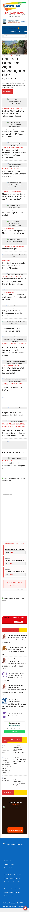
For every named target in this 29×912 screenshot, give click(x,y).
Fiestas (11, 308)
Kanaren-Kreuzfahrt (8, 426)
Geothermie (5, 259)
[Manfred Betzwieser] (4, 638)
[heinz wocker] (4, 702)
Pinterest (12, 874)
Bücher (4, 129)
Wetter (10, 55)
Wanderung (16, 168)
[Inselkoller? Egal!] (14, 244)
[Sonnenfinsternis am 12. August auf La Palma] (14, 323)
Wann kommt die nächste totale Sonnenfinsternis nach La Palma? (14, 297)
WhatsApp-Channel (15, 878)
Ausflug (11, 108)
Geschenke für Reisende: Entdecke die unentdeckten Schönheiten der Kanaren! (13, 433)
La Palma (4, 55)
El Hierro (17, 425)
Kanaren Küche (8, 860)
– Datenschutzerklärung (13, 888)
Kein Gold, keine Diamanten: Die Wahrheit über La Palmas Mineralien (14, 265)
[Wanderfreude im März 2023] (14, 448)
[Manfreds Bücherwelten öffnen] (15, 817)
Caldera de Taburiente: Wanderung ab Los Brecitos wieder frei (14, 173)
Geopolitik (5, 191)
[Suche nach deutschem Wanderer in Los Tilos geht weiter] (14, 458)
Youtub (13, 902)
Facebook (4, 902)
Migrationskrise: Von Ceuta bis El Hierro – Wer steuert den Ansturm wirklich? (13, 196)
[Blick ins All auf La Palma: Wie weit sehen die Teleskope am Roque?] (14, 106)
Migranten (17, 191)
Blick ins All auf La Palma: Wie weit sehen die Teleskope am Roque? (13, 113)
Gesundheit (10, 129)
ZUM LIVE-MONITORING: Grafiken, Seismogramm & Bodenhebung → (14, 583)
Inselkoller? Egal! (9, 249)
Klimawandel (20, 343)
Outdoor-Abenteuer (9, 864)
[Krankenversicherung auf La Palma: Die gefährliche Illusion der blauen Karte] (14, 274)
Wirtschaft (20, 147)
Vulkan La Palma (20, 259)
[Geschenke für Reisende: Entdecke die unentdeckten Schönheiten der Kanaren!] (15, 421)
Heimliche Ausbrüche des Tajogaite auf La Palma (19, 761)
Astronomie (5, 108)
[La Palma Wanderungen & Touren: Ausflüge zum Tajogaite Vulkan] (7, 780)
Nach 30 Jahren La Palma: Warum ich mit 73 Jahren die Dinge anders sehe (14, 134)
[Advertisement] (14, 526)
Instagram (18, 874)
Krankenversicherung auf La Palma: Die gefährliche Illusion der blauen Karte (14, 281)
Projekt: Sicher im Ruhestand (11, 882)
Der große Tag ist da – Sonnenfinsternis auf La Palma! (12, 313)
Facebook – (7, 874)
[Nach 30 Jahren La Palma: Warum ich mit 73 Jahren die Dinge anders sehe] (14, 126)
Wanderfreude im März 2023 (14, 452)
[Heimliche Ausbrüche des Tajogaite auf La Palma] (7, 772)
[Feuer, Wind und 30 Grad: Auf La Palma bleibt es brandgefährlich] (14, 363)
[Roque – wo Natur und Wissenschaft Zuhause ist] (14, 408)
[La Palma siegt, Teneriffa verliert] (14, 207)
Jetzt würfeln (18, 621)
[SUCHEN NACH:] (14, 35)
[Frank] (4, 650)
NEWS (5, 28)
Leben (20, 383)
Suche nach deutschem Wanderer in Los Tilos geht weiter (13, 465)
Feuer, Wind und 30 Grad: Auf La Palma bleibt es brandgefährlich (13, 370)
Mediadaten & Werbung (10, 896)
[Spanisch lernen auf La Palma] (14, 381)
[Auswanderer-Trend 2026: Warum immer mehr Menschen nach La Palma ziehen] (14, 341)
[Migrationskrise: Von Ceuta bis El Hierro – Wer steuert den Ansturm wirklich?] (14, 189)
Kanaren (9, 246)
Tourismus (14, 147)
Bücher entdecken (15, 830)
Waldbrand (11, 365)
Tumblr (6, 904)
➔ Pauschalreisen (14, 31)
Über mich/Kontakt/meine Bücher (12, 892)
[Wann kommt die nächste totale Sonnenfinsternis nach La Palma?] (14, 290)
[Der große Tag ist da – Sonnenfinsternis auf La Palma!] (14, 306)
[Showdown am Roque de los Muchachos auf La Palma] (14, 225)
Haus (3, 147)
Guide (11, 383)
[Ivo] (4, 676)
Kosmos (17, 108)
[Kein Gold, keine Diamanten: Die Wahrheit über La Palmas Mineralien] (14, 257)
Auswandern (5, 343)
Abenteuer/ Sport (7, 423)
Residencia (18, 276)
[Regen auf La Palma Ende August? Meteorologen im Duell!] (14, 53)
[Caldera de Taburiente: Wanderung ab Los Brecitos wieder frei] (14, 166)
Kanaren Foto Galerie (9, 868)
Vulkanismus (6, 260)
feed (18, 904)
